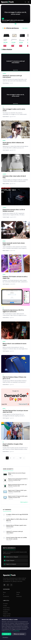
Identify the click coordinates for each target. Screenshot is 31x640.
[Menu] (28, 2)
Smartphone (6, 596)
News (4, 592)
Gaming (18, 592)
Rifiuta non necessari (19, 634)
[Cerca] (25, 2)
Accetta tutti (6, 634)
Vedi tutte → (25, 28)
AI (3, 594)
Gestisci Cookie (7, 613)
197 (20, 458)
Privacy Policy (8, 630)
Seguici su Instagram (11, 564)
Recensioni (19, 596)
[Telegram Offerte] (4, 585)
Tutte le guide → (24, 502)
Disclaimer (5, 611)
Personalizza (5, 637)
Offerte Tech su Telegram (12, 556)
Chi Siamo (5, 603)
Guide (17, 594)
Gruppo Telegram (10, 560)
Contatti (5, 605)
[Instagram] (8, 585)
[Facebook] (11, 585)
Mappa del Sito (6, 615)
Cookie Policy (16, 630)
